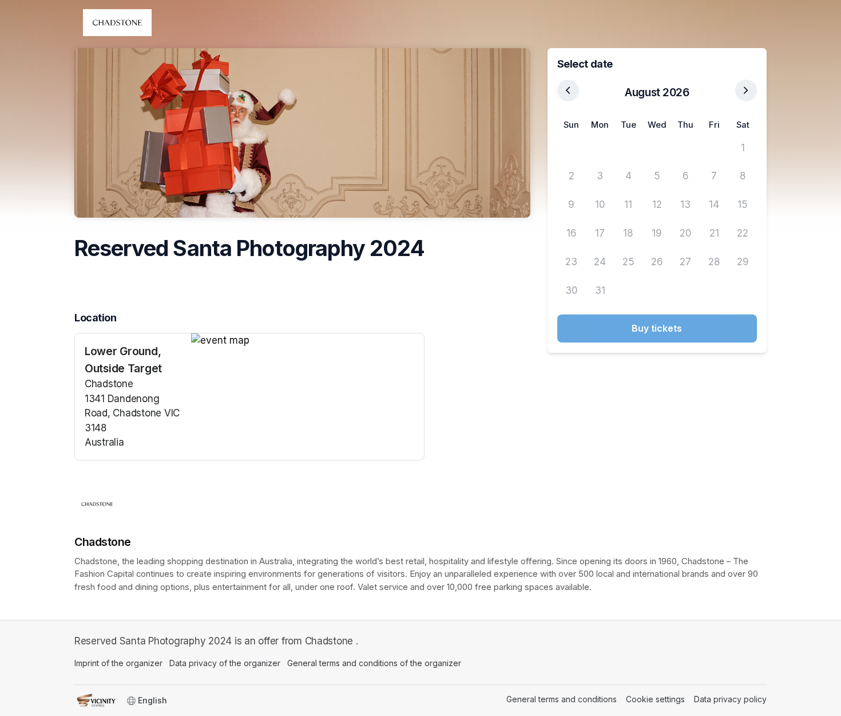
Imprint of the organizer (118, 663)
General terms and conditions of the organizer (374, 663)
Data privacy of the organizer (224, 663)
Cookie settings (655, 699)
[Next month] (746, 90)
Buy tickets (657, 328)
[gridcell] (571, 148)
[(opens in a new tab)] (307, 340)
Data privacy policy (730, 699)
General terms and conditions (561, 699)
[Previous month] (568, 90)
